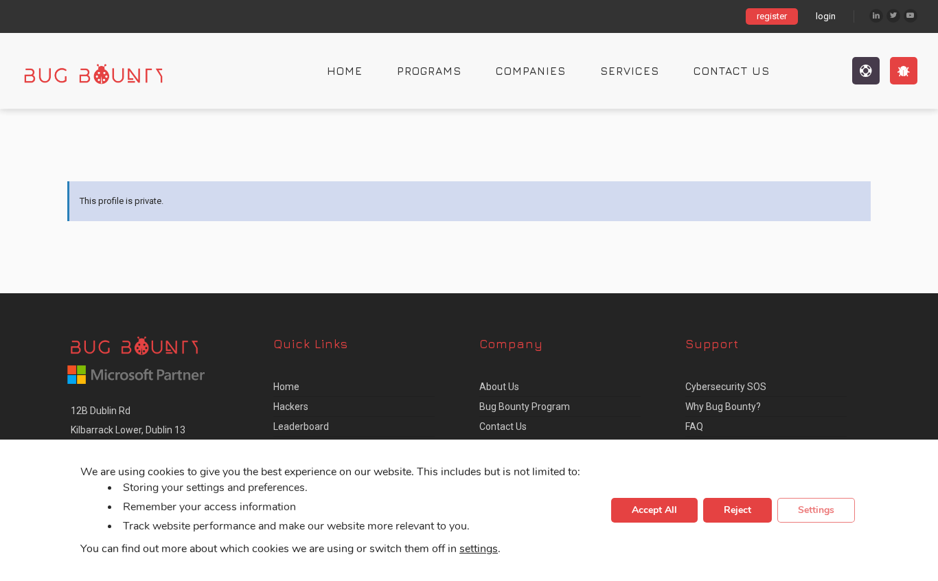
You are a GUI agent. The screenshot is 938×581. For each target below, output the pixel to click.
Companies (531, 71)
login (826, 16)
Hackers (290, 406)
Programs (429, 71)
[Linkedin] (876, 16)
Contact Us (732, 71)
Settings (816, 510)
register (772, 16)
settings (478, 549)
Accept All (654, 510)
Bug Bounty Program (524, 406)
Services (629, 71)
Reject (737, 510)
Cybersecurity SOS (725, 386)
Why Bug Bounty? (723, 406)
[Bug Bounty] (106, 71)
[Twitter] (893, 16)
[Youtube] (910, 16)
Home (345, 71)
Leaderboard (301, 426)
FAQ (694, 426)
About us (499, 386)
